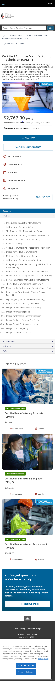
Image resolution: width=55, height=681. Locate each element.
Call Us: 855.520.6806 (13, 43)
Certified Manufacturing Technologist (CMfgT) (26, 545)
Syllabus (6, 216)
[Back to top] (27, 628)
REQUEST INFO (43, 197)
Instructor (7, 346)
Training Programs (15, 35)
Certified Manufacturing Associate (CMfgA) (24, 415)
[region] (26, 659)
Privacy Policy (43, 658)
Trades (28, 35)
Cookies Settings (25, 672)
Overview (7, 211)
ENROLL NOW (28, 137)
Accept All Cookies (26, 665)
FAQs (5, 351)
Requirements (9, 341)
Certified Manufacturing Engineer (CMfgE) (24, 480)
